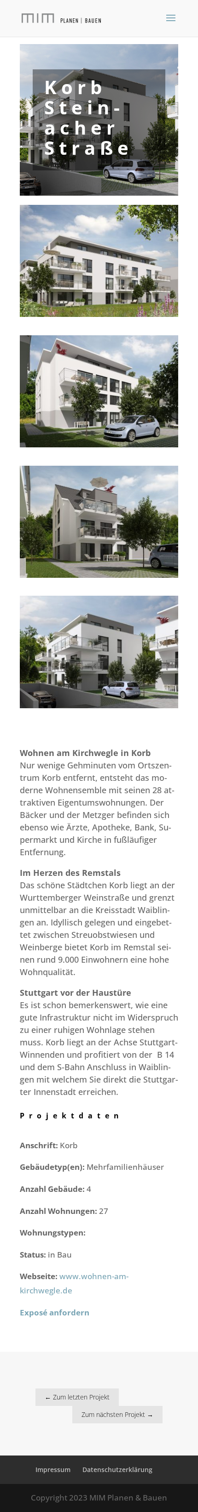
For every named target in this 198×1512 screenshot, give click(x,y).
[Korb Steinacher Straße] (99, 316)
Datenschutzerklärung (117, 1469)
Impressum (52, 1469)
